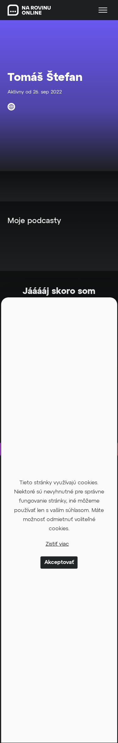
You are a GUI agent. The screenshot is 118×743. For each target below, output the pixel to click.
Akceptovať (59, 562)
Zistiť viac (57, 544)
